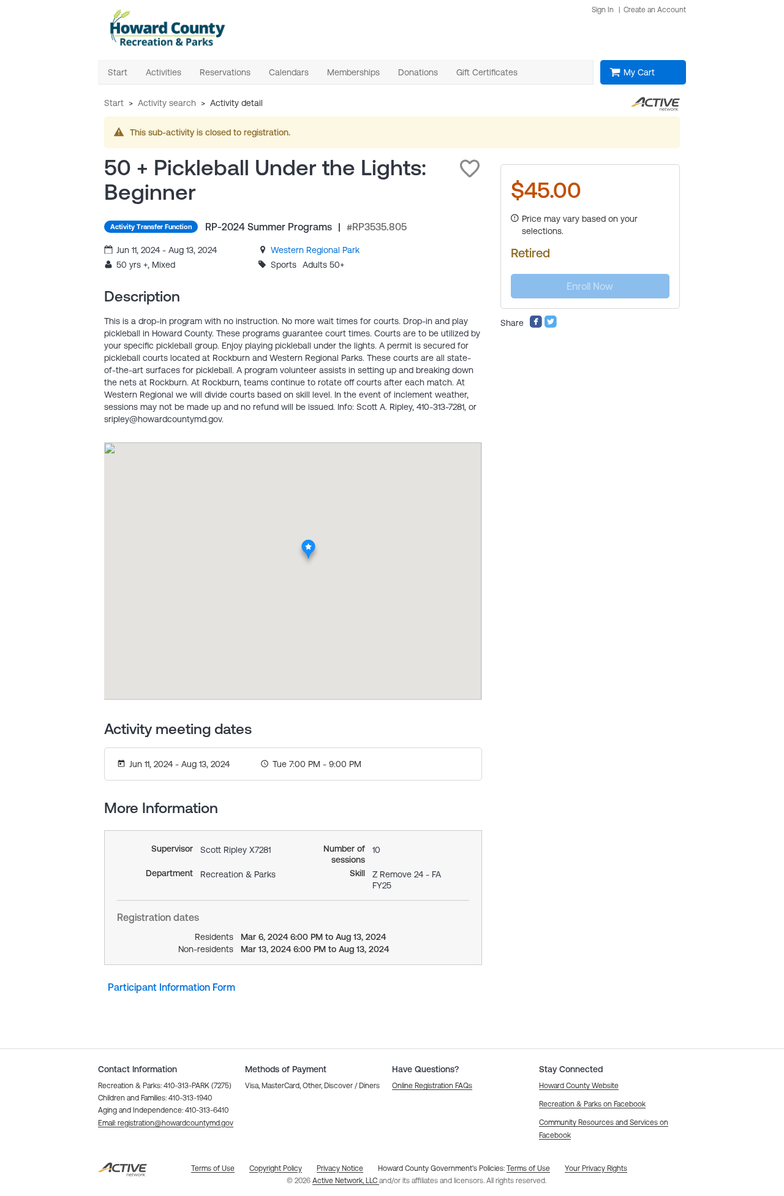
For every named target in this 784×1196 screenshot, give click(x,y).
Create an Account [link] (655, 10)
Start (114, 103)
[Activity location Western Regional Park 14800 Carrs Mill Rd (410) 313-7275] (308, 543)
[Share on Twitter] (550, 325)
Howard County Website (579, 1085)
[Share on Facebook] (536, 325)
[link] (315, 250)
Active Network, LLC (345, 1180)
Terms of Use (528, 1168)
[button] (470, 168)
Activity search (167, 103)
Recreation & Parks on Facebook (592, 1104)
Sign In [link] (603, 10)
